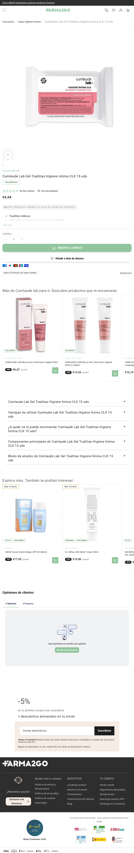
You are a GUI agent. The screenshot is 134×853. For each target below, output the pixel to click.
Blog (69, 803)
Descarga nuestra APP (112, 799)
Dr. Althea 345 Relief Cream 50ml (81, 552)
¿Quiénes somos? (77, 785)
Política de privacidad (47, 793)
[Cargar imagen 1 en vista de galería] (2, 165)
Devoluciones (107, 794)
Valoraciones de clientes (80, 799)
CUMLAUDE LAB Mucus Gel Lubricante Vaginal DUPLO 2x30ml (88, 363)
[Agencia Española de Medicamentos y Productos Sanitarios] (81, 829)
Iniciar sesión (107, 785)
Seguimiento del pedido (112, 789)
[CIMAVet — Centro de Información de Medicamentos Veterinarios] (117, 829)
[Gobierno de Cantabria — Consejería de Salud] (117, 839)
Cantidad (6, 234)
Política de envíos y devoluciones (45, 786)
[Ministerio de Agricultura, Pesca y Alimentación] (99, 839)
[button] (106, 10)
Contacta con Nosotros (16, 801)
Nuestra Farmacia (77, 789)
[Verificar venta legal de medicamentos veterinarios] (81, 839)
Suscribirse (104, 730)
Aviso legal (41, 802)
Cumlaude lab (11, 170)
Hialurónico (11, 182)
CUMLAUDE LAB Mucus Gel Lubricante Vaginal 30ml (31, 362)
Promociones (74, 794)
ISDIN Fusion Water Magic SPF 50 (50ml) (26, 552)
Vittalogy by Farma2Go (113, 803)
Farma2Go (8, 21)
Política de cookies (45, 798)
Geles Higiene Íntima (29, 21)
